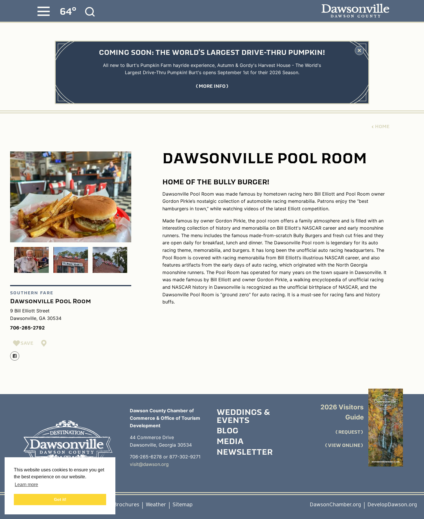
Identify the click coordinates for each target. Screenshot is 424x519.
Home (382, 127)
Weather (156, 504)
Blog (227, 431)
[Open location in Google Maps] (44, 343)
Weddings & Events (243, 417)
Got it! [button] (60, 499)
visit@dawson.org (149, 464)
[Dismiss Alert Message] (359, 50)
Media (230, 442)
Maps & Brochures (116, 504)
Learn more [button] (26, 484)
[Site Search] (90, 12)
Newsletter (245, 452)
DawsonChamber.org (335, 504)
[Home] (67, 446)
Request (349, 432)
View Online (344, 445)
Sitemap (182, 504)
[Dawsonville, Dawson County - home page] (355, 11)
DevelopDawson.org (392, 504)
